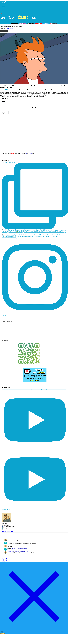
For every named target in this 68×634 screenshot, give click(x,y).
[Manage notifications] (2, 632)
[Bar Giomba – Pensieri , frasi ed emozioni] (18, 21)
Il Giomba (9, 538)
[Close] (34, 630)
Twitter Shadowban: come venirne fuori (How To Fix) (20, 538)
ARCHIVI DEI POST (4, 10)
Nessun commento (10, 28)
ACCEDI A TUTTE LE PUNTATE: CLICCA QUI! (35, 333)
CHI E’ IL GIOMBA (4, 558)
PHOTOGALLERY (4, 9)
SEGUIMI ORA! (2, 633)
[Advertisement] (28, 128)
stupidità (6, 89)
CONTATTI (3, 11)
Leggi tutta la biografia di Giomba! (7, 531)
